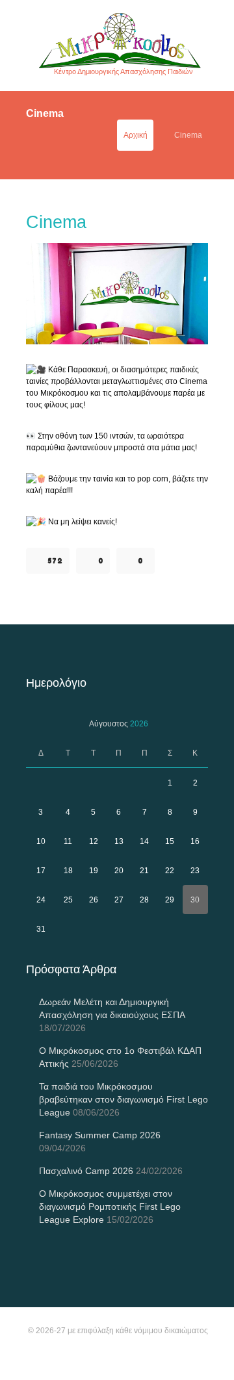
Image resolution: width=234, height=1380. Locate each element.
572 (55, 561)
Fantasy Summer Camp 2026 (100, 1135)
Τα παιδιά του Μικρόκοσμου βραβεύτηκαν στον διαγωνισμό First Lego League (123, 1099)
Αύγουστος (118, 723)
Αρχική (136, 135)
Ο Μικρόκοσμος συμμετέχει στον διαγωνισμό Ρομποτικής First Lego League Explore (110, 1206)
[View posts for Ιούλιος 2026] (41, 723)
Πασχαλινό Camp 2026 (86, 1171)
